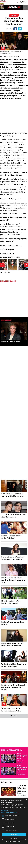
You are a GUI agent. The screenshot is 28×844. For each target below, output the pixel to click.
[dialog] (14, 821)
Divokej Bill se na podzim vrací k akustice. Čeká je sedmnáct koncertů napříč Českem (22, 789)
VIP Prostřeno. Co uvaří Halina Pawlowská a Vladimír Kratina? (11, 710)
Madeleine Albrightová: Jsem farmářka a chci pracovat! (10, 602)
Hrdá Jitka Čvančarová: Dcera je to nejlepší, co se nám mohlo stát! (12, 645)
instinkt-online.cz (21, 795)
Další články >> (14, 716)
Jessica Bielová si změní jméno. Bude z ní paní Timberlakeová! (13, 516)
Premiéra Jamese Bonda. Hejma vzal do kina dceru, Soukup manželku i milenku (13, 687)
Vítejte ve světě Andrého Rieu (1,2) (22, 768)
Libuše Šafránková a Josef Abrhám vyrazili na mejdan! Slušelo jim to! (12, 495)
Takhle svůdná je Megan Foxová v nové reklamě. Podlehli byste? (13, 665)
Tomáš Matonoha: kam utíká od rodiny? (10, 341)
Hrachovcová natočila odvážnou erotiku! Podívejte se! (11, 537)
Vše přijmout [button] (14, 834)
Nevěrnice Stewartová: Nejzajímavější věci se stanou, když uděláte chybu (13, 558)
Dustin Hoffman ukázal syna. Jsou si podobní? (12, 623)
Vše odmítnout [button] (14, 838)
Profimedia (7, 272)
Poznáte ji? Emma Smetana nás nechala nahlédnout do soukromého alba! (13, 580)
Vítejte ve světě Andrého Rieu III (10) (22, 756)
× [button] (26, 799)
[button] (14, 812)
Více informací (4, 810)
